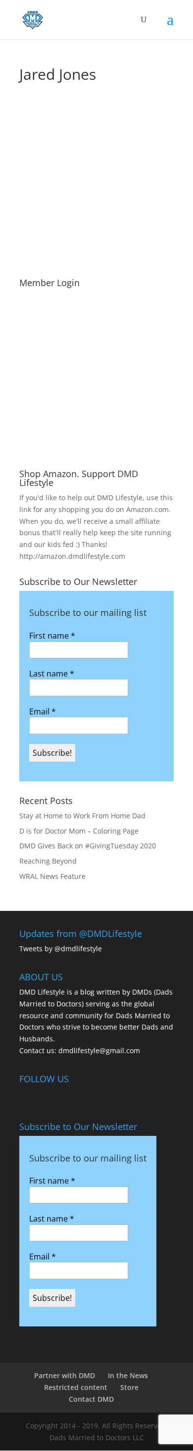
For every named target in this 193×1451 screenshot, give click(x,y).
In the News (128, 1375)
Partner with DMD (64, 1375)
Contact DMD (91, 1399)
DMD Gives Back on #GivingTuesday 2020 (87, 845)
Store (129, 1387)
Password (36, 348)
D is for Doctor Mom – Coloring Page (79, 831)
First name (52, 635)
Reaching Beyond (48, 861)
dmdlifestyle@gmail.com (99, 1050)
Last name (51, 673)
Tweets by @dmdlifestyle (60, 948)
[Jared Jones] (83, 157)
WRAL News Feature (52, 876)
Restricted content (75, 1387)
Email (42, 711)
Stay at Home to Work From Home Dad (82, 815)
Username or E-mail (54, 305)
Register (136, 419)
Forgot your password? (96, 449)
